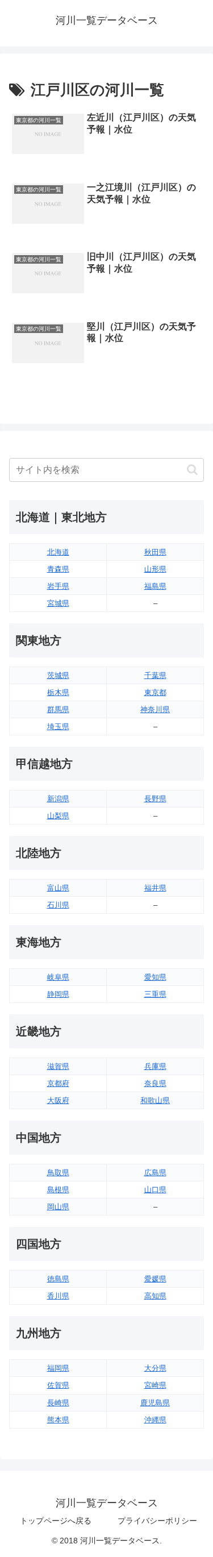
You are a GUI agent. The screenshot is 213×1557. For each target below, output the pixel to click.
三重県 (155, 994)
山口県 (155, 1189)
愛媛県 (155, 1279)
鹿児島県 (155, 1402)
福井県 (155, 888)
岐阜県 (58, 977)
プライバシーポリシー (157, 1520)
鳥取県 (58, 1172)
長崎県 (58, 1402)
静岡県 (58, 994)
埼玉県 (58, 726)
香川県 (58, 1296)
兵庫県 (155, 1066)
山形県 (155, 569)
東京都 (155, 692)
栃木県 (58, 692)
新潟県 (58, 798)
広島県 (155, 1172)
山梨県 (58, 815)
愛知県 (155, 977)
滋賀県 (58, 1066)
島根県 (58, 1189)
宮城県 (58, 603)
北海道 (58, 552)
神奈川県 (155, 709)
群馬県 (58, 709)
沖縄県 (155, 1420)
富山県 (58, 888)
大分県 (155, 1368)
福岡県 (58, 1368)
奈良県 (155, 1083)
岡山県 (58, 1206)
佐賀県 (58, 1385)
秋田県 (155, 552)
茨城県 (58, 675)
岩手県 (58, 586)
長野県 (155, 798)
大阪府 (58, 1100)
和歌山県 (155, 1100)
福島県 (155, 586)
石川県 (58, 905)
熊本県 (58, 1420)
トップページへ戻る (55, 1520)
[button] (192, 469)
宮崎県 (155, 1385)
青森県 (58, 569)
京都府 (58, 1083)
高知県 (155, 1296)
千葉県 (155, 675)
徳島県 (58, 1279)
